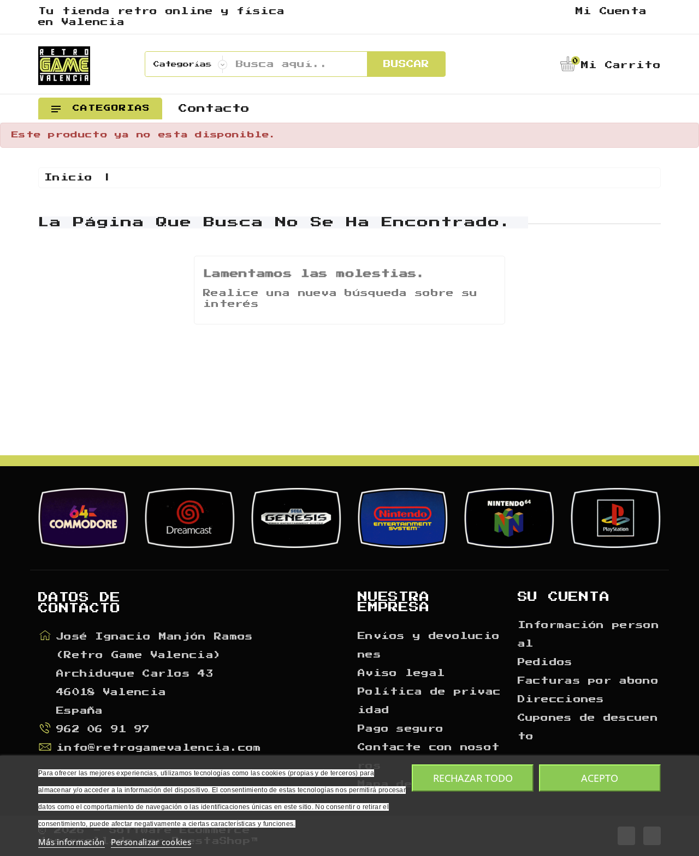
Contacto (214, 108)
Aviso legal (401, 673)
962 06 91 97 (103, 729)
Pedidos (545, 662)
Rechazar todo (473, 778)
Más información (71, 841)
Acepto (599, 778)
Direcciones (561, 699)
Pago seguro (400, 729)
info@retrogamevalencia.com (159, 748)
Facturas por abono (588, 681)
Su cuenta (564, 597)
